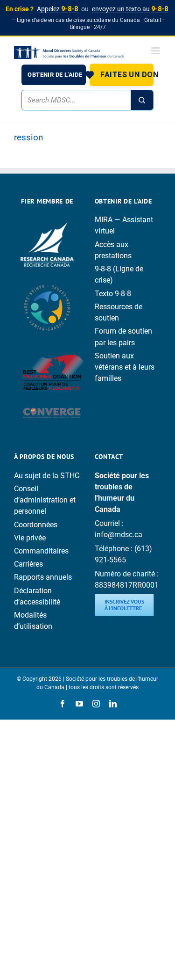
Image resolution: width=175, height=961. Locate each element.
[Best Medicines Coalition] (53, 346)
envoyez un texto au (130, 9)
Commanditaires (41, 550)
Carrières (28, 564)
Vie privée (30, 537)
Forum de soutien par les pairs (123, 337)
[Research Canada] (47, 219)
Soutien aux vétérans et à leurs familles (124, 367)
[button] (122, 75)
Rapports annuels (43, 577)
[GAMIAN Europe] (47, 280)
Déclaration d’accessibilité (37, 596)
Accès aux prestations (113, 250)
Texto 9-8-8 (113, 293)
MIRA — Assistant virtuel (124, 225)
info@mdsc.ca (118, 534)
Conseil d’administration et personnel (45, 500)
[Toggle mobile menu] (156, 51)
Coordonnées (35, 524)
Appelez (57, 9)
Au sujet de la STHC (46, 475)
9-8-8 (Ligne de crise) (119, 274)
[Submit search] (142, 100)
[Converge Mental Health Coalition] (52, 404)
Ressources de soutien (118, 312)
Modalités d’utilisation (33, 621)
